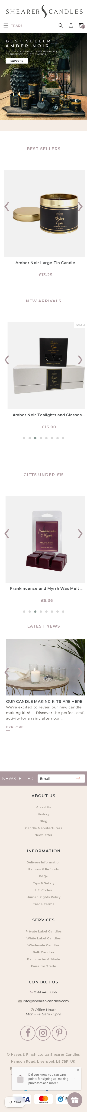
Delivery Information (43, 862)
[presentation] (6, 204)
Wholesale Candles (43, 945)
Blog (43, 821)
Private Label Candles (44, 931)
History (43, 814)
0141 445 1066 (45, 992)
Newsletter (43, 835)
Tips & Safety (44, 883)
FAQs (43, 876)
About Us (43, 807)
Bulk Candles (44, 952)
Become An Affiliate (43, 959)
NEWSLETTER (18, 778)
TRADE (17, 26)
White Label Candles (43, 938)
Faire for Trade (43, 966)
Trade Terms (43, 904)
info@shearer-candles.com (46, 1001)
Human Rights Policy (44, 897)
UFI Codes (43, 890)
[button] (6, 25)
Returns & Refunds (43, 869)
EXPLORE (11, 727)
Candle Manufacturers (43, 828)
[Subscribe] (78, 778)
